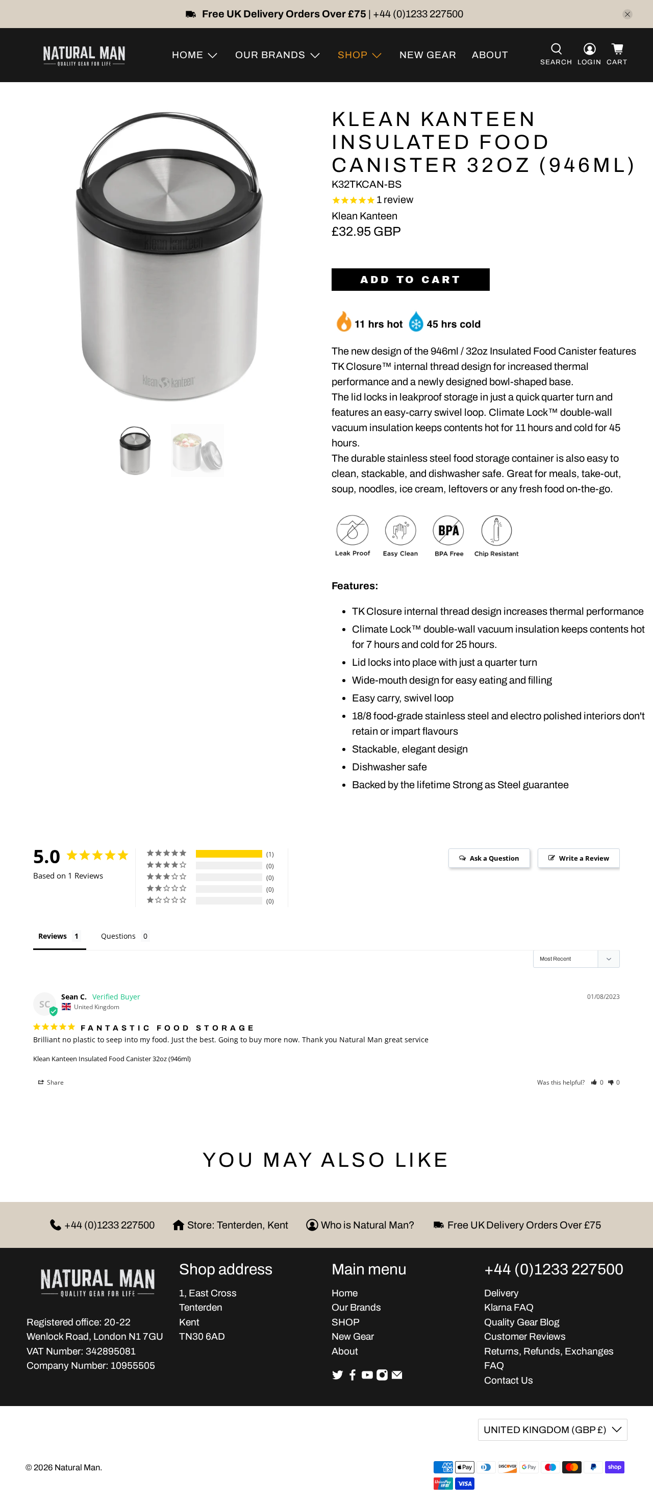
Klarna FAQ (509, 1307)
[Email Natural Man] (397, 1377)
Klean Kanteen (364, 215)
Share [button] (54, 1082)
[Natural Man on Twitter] (338, 1377)
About (490, 54)
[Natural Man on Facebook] (352, 1377)
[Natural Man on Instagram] (382, 1377)
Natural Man (77, 1467)
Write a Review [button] (584, 858)
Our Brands (356, 1307)
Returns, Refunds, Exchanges (549, 1351)
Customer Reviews (525, 1336)
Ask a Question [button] (494, 858)
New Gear (428, 54)
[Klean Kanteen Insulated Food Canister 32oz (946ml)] (163, 255)
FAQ (494, 1365)
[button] (597, 1082)
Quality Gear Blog (522, 1322)
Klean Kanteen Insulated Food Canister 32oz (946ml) (112, 1058)
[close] (627, 14)
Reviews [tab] (52, 936)
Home (345, 1293)
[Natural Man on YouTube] (367, 1377)
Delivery (501, 1293)
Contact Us (508, 1380)
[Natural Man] (84, 55)
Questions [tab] (118, 936)
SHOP (346, 1322)
